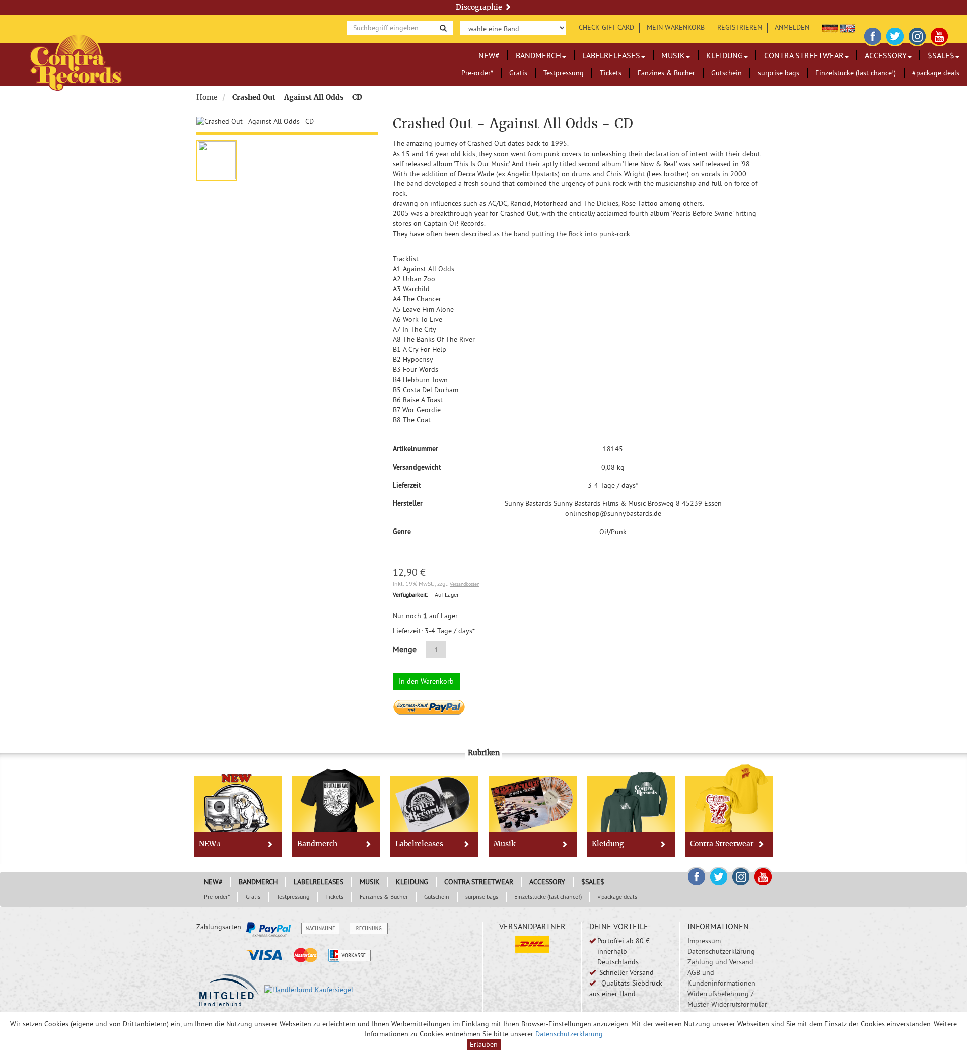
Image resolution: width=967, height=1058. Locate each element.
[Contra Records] (75, 62)
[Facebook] (873, 34)
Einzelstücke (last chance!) (855, 73)
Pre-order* (477, 73)
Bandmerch (538, 55)
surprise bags (778, 73)
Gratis (518, 73)
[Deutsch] (830, 27)
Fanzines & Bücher (666, 73)
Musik (673, 55)
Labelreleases (611, 55)
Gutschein (726, 73)
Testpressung (563, 73)
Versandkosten (464, 584)
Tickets (610, 73)
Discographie (480, 7)
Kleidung (724, 55)
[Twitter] (895, 34)
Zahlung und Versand (720, 961)
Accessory (886, 55)
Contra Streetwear (804, 55)
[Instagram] (917, 34)
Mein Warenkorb (676, 27)
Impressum (704, 940)
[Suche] (443, 27)
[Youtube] (939, 34)
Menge (405, 649)
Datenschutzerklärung (721, 951)
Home (207, 97)
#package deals (935, 73)
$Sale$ (941, 55)
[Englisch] (847, 27)
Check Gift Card (606, 27)
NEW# (489, 55)
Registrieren (739, 27)
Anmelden (792, 27)
